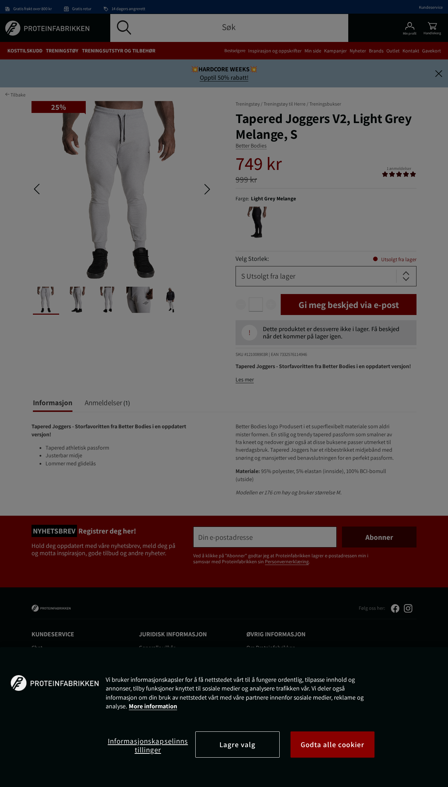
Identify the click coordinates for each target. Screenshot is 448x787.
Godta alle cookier (332, 744)
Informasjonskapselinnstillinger (148, 745)
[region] (224, 717)
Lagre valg (237, 744)
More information (153, 706)
